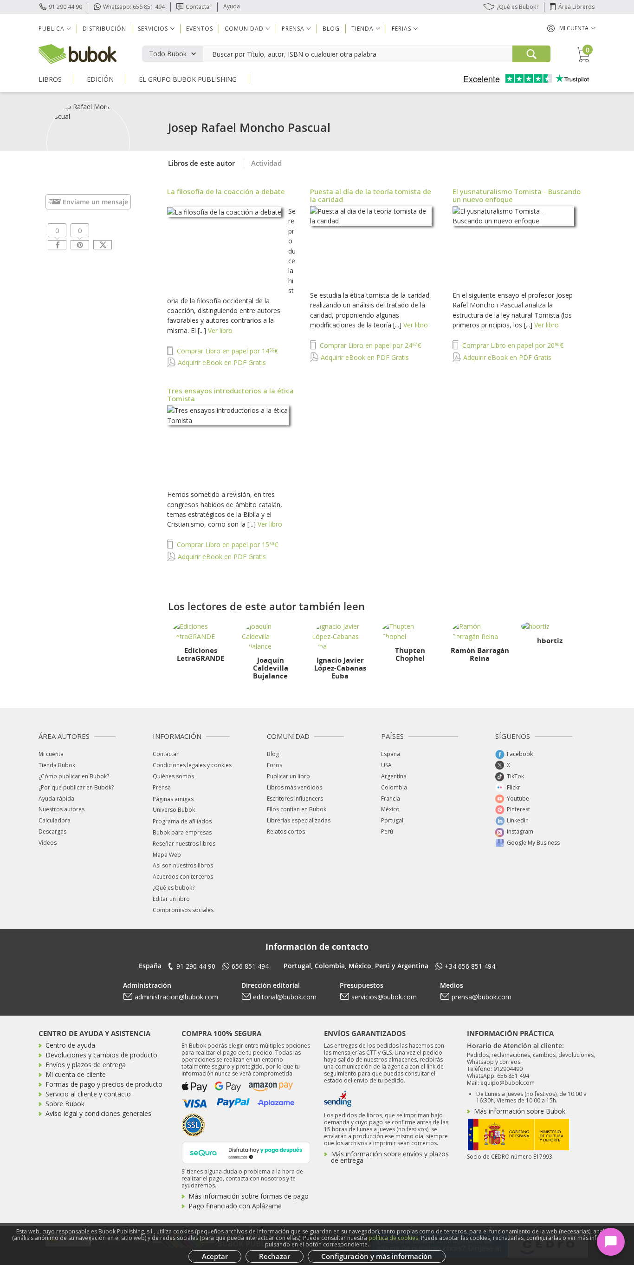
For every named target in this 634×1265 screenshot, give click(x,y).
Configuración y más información (376, 1256)
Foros (274, 765)
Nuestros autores (61, 809)
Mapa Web (167, 855)
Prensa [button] (293, 29)
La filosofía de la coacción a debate (226, 191)
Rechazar (274, 1256)
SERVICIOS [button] (153, 29)
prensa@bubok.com (481, 996)
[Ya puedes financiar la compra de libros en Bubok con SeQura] (246, 1151)
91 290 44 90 (65, 7)
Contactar (199, 7)
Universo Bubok (174, 810)
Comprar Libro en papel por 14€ (226, 350)
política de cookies (393, 1238)
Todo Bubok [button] (168, 53)
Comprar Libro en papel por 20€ (511, 345)
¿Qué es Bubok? (517, 7)
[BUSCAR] (531, 54)
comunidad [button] (244, 29)
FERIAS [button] (401, 29)
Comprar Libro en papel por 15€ (226, 544)
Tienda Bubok (57, 765)
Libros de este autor (201, 163)
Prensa (162, 787)
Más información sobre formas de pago (248, 1196)
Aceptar (215, 1256)
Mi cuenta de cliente (75, 1074)
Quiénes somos (173, 776)
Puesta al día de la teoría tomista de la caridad (370, 195)
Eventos (199, 29)
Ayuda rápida (56, 798)
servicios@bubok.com (384, 996)
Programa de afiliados (182, 821)
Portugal (392, 820)
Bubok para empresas (182, 832)
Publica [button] (52, 29)
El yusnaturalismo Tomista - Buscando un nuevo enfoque (517, 195)
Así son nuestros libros (183, 865)
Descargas (52, 831)
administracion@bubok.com (176, 996)
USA (386, 765)
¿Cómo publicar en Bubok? (74, 776)
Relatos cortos (286, 831)
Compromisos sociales (183, 910)
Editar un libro (171, 899)
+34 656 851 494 (470, 966)
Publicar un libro (288, 776)
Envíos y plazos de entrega (85, 1064)
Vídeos (48, 843)
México (390, 809)
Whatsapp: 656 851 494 (134, 7)
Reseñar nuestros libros (184, 844)
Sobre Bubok (64, 1103)
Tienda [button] (362, 29)
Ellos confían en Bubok (296, 809)
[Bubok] (77, 53)
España (390, 754)
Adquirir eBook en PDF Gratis (221, 362)
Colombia (394, 787)
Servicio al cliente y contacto (88, 1093)
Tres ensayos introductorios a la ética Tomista (230, 394)
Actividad (266, 163)
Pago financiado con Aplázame (235, 1205)
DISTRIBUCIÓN (104, 29)
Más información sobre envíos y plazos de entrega (390, 1157)
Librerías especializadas (298, 820)
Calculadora (55, 820)
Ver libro (220, 330)
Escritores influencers (295, 798)
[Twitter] (102, 244)
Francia (390, 798)
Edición (100, 79)
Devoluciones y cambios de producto (101, 1054)
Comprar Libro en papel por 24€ (369, 345)
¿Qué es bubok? (173, 888)
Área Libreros (576, 7)
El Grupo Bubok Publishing (188, 79)
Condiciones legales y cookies (192, 765)
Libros (50, 79)
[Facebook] (57, 244)
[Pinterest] (80, 244)
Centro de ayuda (70, 1045)
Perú (387, 831)
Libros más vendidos (294, 787)
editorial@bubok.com (285, 996)
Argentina (394, 776)
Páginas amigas (173, 799)
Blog (331, 29)
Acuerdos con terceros (183, 876)
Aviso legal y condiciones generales (98, 1113)
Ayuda (231, 6)
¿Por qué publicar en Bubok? (76, 787)
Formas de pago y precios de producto (103, 1084)
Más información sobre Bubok (519, 1111)
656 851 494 (250, 966)
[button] (571, 28)
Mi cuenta (51, 754)
